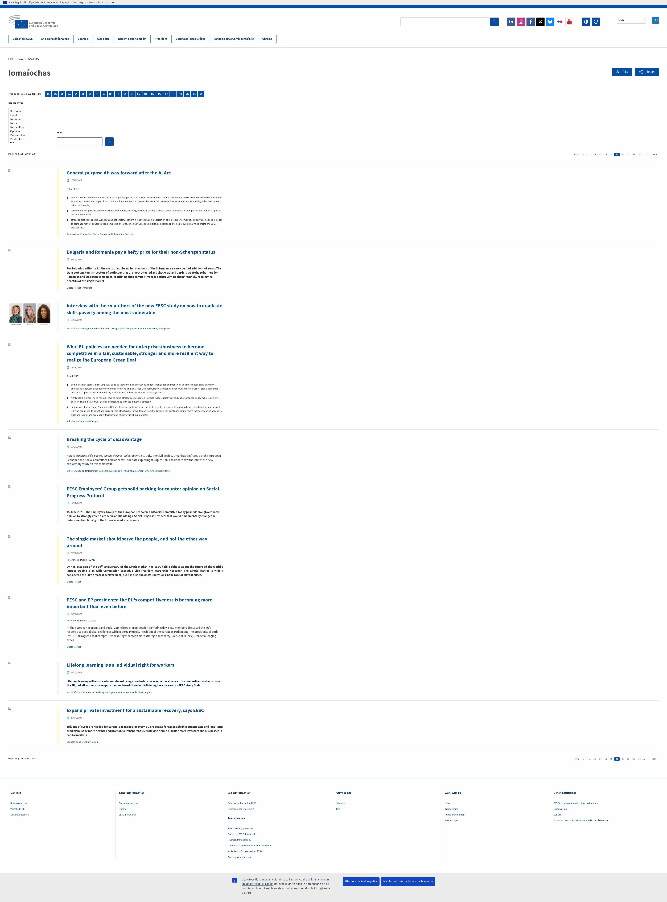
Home (10, 59)
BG (55, 94)
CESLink (558, 815)
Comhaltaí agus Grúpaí (190, 39)
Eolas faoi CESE (23, 39)
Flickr (560, 22)
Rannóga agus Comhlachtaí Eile (233, 39)
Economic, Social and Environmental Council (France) (581, 820)
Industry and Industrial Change (82, 421)
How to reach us (18, 803)
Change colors (596, 22)
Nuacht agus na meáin (132, 39)
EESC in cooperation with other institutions (576, 803)
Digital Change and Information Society (113, 234)
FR (97, 94)
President (161, 39)
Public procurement (455, 815)
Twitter (540, 22)
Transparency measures (240, 828)
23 (634, 154)
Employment (87, 328)
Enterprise (164, 328)
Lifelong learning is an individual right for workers (120, 665)
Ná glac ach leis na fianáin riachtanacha (408, 881)
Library (122, 809)
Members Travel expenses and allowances (250, 845)
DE (83, 94)
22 (629, 154)
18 (606, 154)
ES (48, 94)
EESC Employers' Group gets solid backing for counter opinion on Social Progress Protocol (143, 492)
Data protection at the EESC (242, 803)
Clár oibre (103, 39)
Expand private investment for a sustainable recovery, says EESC (135, 710)
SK (187, 94)
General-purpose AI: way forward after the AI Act (119, 172)
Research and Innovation (79, 234)
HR (110, 94)
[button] (647, 72)
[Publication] (30, 139)
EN (76, 94)
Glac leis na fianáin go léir (361, 881)
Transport (86, 288)
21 (623, 154)
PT (166, 94)
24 (640, 154)
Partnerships (451, 820)
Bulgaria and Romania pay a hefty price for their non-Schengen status (141, 252)
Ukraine (267, 39)
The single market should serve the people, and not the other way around (137, 542)
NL (152, 94)
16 (595, 154)
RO (180, 94)
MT (145, 94)
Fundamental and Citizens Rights (135, 692)
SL (194, 94)
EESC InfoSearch (127, 815)
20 (618, 154)
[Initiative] (30, 119)
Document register (129, 803)
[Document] (30, 111)
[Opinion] (30, 131)
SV (201, 94)
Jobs (447, 803)
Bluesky (550, 22)
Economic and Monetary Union (82, 742)
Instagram (521, 22)
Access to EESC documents (242, 834)
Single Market (74, 288)
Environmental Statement (241, 809)
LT (131, 94)
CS (62, 94)
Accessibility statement (240, 857)
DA (69, 94)
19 (612, 154)
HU (138, 94)
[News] (30, 123)
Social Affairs (73, 328)
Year (59, 132)
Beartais (83, 39)
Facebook (530, 22)
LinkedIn (511, 22)
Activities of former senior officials (246, 851)
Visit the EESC (17, 809)
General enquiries (19, 815)
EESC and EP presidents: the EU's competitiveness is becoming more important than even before (139, 603)
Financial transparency (239, 840)
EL (104, 94)
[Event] (30, 115)
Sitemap (340, 803)
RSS (625, 72)
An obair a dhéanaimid (55, 39)
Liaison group (560, 809)
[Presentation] (30, 135)
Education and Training (106, 328)
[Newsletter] (30, 127)
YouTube (569, 22)
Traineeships (451, 809)
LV (124, 94)
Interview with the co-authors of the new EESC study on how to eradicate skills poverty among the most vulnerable (145, 309)
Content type (15, 103)
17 (601, 154)
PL (159, 94)
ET (90, 94)
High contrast (586, 22)
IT (118, 94)
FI (173, 94)
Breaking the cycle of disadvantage (104, 439)
